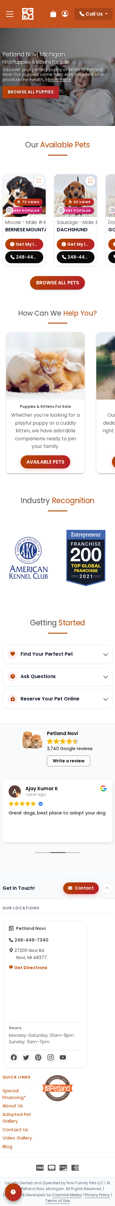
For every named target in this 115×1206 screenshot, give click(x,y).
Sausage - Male (85, 222)
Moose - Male (31, 222)
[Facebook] (14, 1058)
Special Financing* (14, 1094)
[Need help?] (13, 1192)
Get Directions (30, 968)
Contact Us (15, 1130)
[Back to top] (107, 888)
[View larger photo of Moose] (39, 181)
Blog (7, 1146)
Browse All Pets (57, 282)
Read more (59, 80)
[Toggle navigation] (9, 14)
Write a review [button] (69, 761)
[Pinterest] (38, 1058)
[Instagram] (51, 1058)
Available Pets (45, 461)
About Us (12, 1106)
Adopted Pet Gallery (16, 1117)
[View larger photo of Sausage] (90, 181)
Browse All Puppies (31, 92)
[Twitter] (26, 1058)
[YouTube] (63, 1058)
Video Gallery (17, 1138)
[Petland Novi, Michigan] (27, 14)
